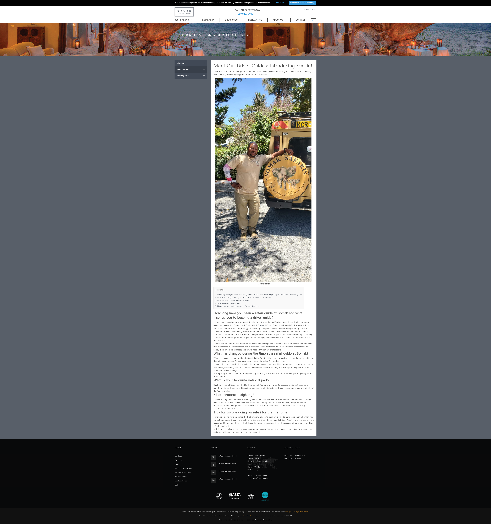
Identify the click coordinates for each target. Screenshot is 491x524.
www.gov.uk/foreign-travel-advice (297, 512)
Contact (178, 456)
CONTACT (300, 20)
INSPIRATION (208, 20)
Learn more (279, 3)
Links (177, 464)
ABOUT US (278, 20)
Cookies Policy (181, 481)
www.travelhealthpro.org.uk (249, 516)
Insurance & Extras (183, 472)
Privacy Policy (181, 477)
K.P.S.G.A (260, 325)
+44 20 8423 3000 (259, 475)
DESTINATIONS (182, 20)
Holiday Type (191, 75)
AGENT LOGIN (309, 9)
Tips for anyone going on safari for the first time (237, 306)
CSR (176, 485)
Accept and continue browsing (302, 3)
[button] (225, 290)
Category (191, 63)
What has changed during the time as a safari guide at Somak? (243, 297)
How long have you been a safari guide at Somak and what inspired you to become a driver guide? (259, 294)
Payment (178, 460)
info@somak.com (260, 478)
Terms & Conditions (183, 468)
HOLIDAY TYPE (255, 20)
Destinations (191, 69)
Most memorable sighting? (227, 303)
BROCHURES (231, 20)
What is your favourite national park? (232, 300)
